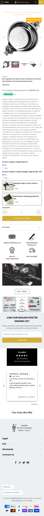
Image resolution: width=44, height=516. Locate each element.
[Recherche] (36, 2)
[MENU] (1, 2)
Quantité (6, 208)
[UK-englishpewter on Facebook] (16, 463)
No (5, 165)
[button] (4, 385)
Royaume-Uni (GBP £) (11, 492)
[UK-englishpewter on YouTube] (28, 463)
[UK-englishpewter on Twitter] (24, 463)
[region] (22, 385)
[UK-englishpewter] (22, 2)
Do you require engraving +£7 (15, 162)
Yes (5, 168)
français (6, 487)
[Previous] (4, 37)
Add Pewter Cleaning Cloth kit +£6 (26, 197)
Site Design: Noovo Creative (22, 501)
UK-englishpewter (15, 498)
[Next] (40, 37)
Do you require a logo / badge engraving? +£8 (22, 172)
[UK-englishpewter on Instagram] (20, 463)
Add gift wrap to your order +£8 (25, 184)
